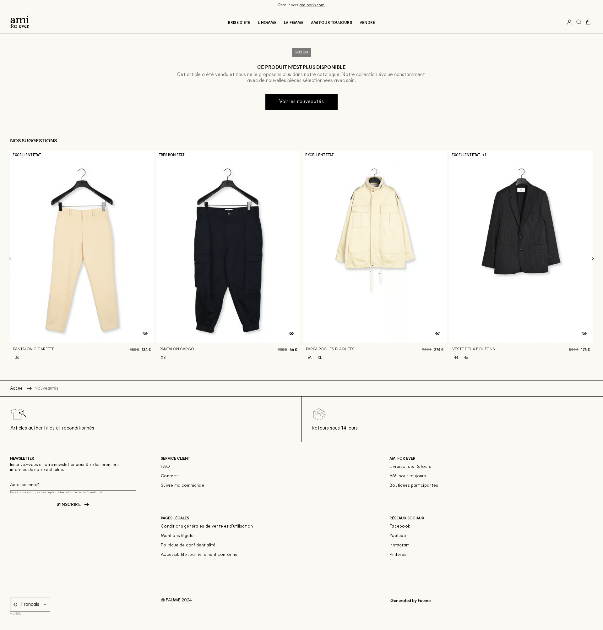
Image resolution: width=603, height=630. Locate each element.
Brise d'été (239, 22)
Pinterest (398, 554)
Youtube (397, 536)
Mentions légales (178, 536)
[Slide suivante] (593, 258)
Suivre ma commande (182, 485)
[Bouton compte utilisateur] (569, 22)
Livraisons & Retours (410, 466)
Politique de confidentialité (188, 545)
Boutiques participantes (413, 485)
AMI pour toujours (407, 476)
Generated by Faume (410, 600)
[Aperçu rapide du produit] (145, 333)
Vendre (367, 22)
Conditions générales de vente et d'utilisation (207, 526)
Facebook (399, 526)
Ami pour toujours (331, 22)
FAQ (165, 466)
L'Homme (267, 22)
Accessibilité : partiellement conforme (199, 554)
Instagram (399, 545)
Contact (169, 476)
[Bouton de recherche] (579, 22)
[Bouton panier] (588, 22)
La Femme (293, 22)
